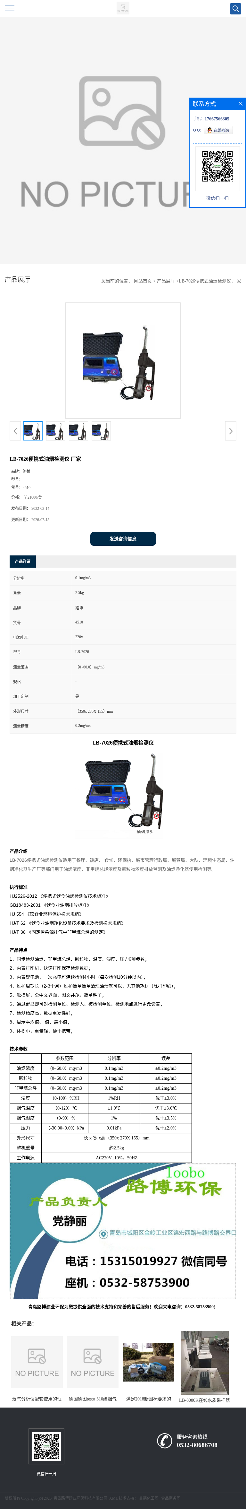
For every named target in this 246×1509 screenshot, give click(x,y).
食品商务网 (170, 1498)
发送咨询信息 (123, 538)
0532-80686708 (197, 1444)
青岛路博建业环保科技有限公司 (80, 1498)
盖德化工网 (148, 1498)
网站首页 (143, 281)
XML (113, 1498)
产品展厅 (166, 281)
